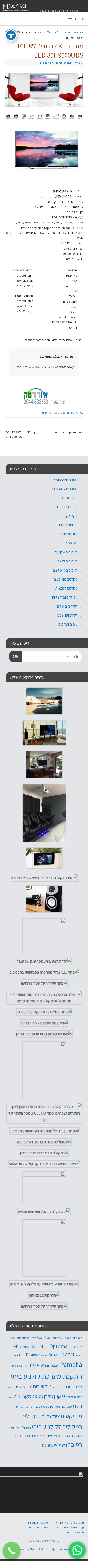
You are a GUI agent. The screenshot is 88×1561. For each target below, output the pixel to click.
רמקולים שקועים (66, 552)
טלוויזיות (46, 412)
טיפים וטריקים (68, 624)
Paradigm (18, 1355)
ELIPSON (57, 1338)
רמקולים (31, 1416)
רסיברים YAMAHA (65, 489)
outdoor (75, 1346)
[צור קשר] (44, 395)
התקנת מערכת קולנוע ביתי (46, 1376)
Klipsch (77, 1338)
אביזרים (32, 1365)
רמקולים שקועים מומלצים (65, 1436)
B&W (34, 1338)
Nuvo (44, 1346)
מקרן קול (22, 1395)
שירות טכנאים (51, 1527)
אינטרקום (34, 1527)
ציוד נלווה (51, 1416)
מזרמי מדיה (23, 1386)
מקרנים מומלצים (66, 579)
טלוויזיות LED (53, 32)
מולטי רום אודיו (67, 507)
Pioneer (33, 1354)
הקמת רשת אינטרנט (75, 1527)
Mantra (34, 1549)
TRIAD (79, 1355)
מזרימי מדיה (69, 534)
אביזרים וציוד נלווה (65, 597)
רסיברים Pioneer (65, 480)
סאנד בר (66, 1406)
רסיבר (75, 1444)
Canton (44, 1337)
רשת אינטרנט (54, 1445)
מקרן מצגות (42, 1396)
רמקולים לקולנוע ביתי (57, 1427)
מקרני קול (71, 516)
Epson (67, 1338)
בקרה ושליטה (68, 498)
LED (63, 412)
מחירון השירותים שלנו (74, 1532)
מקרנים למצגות (66, 588)
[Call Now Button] (12, 1551)
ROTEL (44, 1355)
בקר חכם (18, 1365)
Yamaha (71, 1364)
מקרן (59, 1396)
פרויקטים (71, 1416)
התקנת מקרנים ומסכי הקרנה (66, 432)
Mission (24, 1347)
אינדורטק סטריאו (59, 11)
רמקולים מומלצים (65, 570)
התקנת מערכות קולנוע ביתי (71, 1522)
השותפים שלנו (67, 615)
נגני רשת (71, 543)
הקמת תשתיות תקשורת (38, 1522)
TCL (80, 412)
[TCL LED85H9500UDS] (46, 171)
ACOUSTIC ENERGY (20, 1338)
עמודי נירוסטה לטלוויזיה (26, 1406)
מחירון (10, 1387)
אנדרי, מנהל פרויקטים (68, 63)
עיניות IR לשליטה (50, 1406)
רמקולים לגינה (67, 561)
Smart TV (72, 412)
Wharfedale (50, 1365)
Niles (35, 1346)
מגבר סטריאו (58, 1387)
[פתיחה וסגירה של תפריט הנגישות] (11, 35)
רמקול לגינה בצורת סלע (31, 1436)
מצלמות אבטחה (74, 1397)
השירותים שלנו (67, 606)
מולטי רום (42, 1386)
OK (17, 656)
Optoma (58, 1345)
